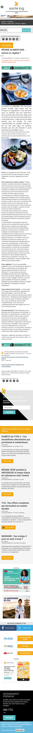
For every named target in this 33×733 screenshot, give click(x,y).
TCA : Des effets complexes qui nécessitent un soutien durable (15, 506)
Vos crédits (25, 646)
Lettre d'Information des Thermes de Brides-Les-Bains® (15, 358)
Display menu (2, 7)
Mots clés (3, 30)
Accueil (3, 21)
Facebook (3, 39)
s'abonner (9, 718)
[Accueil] (16, 3)
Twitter (7, 39)
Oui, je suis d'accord (8, 730)
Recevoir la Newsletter (16, 623)
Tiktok (13, 39)
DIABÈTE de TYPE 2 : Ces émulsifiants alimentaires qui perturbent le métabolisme (15, 439)
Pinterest (10, 39)
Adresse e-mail (8, 404)
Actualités (10, 21)
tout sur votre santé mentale (25, 638)
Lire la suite (7, 461)
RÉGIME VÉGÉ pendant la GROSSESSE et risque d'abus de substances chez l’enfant (15, 473)
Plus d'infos (18, 726)
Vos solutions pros (25, 653)
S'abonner (9, 412)
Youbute (17, 39)
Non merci (19, 730)
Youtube (17, 380)
